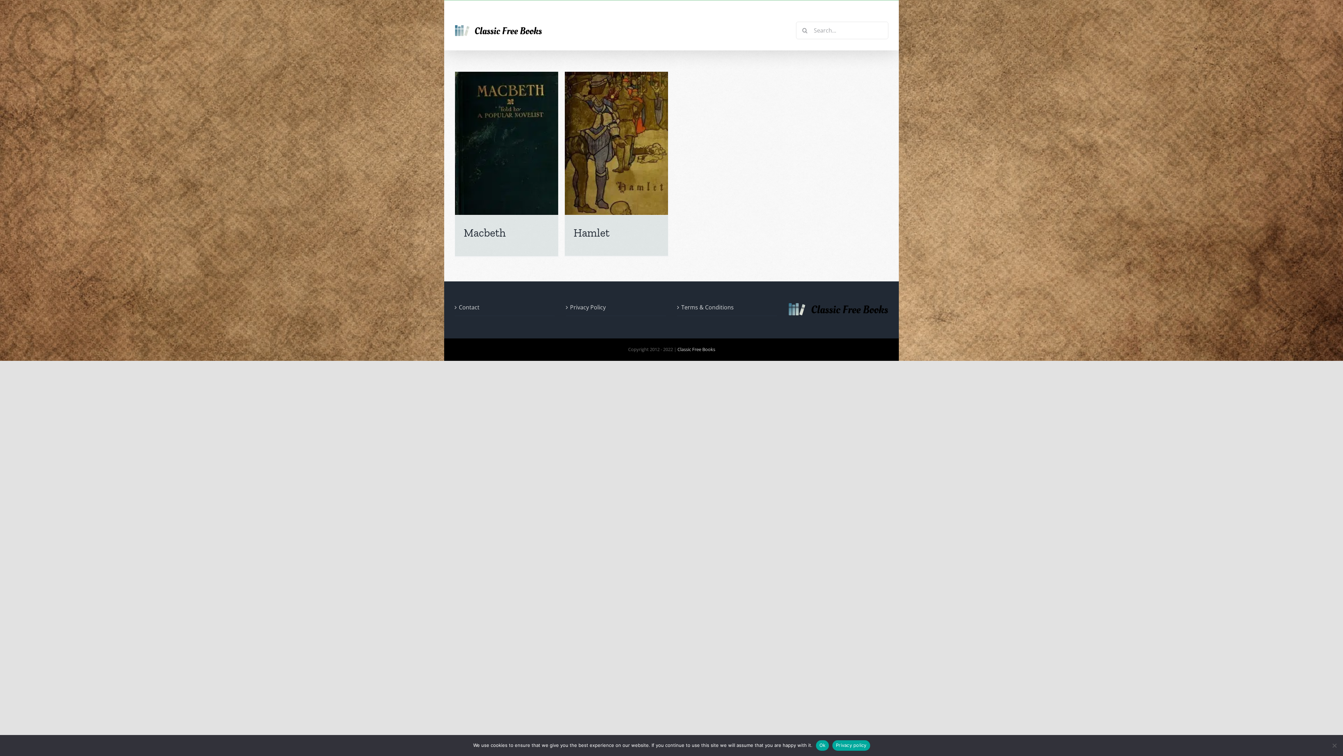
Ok (822, 745)
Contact (469, 307)
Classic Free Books (696, 349)
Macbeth (485, 232)
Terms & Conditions (707, 307)
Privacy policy (851, 745)
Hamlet (592, 232)
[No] (1334, 745)
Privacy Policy (588, 307)
